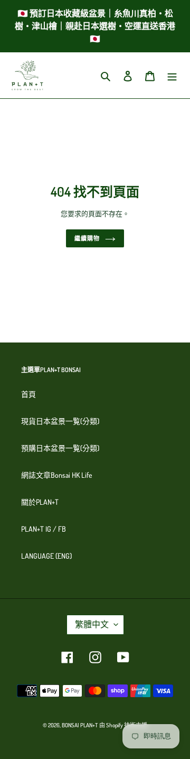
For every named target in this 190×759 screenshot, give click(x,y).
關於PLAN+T (40, 501)
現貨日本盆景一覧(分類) (60, 420)
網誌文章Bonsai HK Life (56, 474)
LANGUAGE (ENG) (46, 555)
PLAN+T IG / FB (43, 528)
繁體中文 (92, 624)
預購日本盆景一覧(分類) (60, 447)
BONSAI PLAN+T (80, 725)
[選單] (172, 75)
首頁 (28, 394)
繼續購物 (87, 238)
